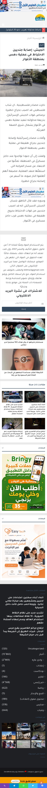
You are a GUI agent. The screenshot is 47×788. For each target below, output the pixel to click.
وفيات (40, 710)
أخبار (29, 38)
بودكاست (39, 671)
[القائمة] (3, 25)
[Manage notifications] (41, 783)
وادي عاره (37, 660)
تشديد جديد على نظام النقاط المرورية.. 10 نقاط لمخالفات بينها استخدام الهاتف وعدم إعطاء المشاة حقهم (13, 409)
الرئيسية (37, 38)
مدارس (40, 705)
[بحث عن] (44, 25)
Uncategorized (36, 649)
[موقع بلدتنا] (40, 17)
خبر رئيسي (38, 682)
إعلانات (40, 666)
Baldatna (21, 772)
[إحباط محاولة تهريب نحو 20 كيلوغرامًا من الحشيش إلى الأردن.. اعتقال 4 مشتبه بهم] (12, 423)
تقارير (41, 677)
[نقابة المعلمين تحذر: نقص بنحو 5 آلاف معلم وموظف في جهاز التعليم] (9, 744)
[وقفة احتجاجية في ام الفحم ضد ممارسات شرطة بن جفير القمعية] (38, 744)
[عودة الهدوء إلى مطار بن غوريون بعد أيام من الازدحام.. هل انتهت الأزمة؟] (23, 735)
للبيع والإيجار (37, 693)
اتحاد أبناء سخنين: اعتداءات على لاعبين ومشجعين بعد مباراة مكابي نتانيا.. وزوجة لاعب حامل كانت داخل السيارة (35, 409)
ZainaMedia (8, 772)
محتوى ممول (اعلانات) (32, 699)
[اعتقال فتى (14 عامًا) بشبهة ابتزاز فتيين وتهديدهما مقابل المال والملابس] (23, 744)
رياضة (41, 688)
